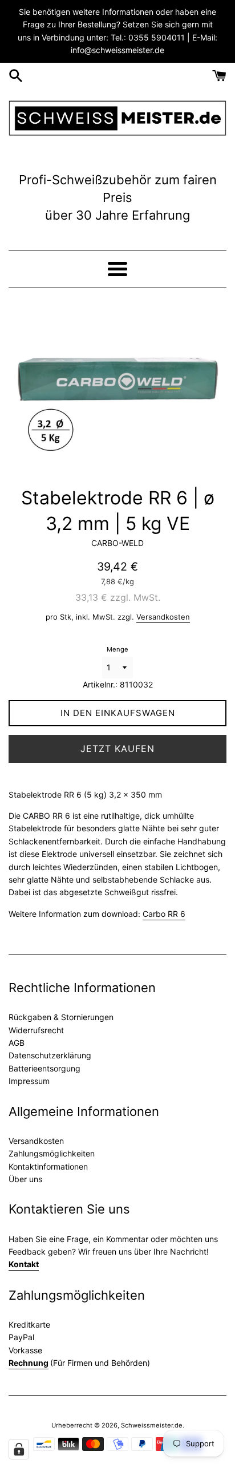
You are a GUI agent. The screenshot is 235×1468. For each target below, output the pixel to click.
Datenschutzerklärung (50, 1055)
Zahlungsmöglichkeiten (52, 1153)
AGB (17, 1043)
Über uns (25, 1179)
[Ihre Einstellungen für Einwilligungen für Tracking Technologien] (19, 1449)
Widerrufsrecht (36, 1030)
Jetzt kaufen (117, 748)
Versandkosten (163, 616)
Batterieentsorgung (44, 1068)
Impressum (29, 1081)
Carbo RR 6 (164, 914)
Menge (117, 649)
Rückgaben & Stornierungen (61, 1017)
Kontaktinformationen (48, 1166)
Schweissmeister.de (152, 1425)
